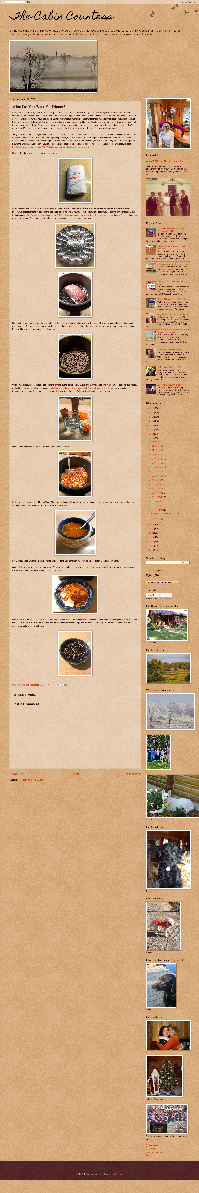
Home (76, 773)
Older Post (134, 773)
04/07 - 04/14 (158, 459)
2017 (151, 429)
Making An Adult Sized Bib (169, 367)
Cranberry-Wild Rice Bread (169, 350)
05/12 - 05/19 (158, 471)
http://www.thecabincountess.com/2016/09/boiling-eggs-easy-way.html (58, 215)
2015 (151, 421)
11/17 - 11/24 (157, 510)
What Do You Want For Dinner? (165, 513)
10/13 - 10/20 (158, 506)
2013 (151, 412)
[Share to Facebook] (64, 685)
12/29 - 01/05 (158, 519)
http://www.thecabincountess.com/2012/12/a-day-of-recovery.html (80, 388)
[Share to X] (62, 685)
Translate (167, 598)
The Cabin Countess (61, 17)
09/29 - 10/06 (158, 501)
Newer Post (16, 773)
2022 (151, 533)
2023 (151, 537)
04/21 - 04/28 (158, 463)
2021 (151, 529)
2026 (151, 550)
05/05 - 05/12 (158, 467)
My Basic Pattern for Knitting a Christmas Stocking (170, 230)
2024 (151, 541)
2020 (151, 524)
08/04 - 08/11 (158, 493)
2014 (151, 417)
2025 (151, 546)
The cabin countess (153, 1147)
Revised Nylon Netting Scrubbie (171, 299)
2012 (151, 408)
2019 (151, 438)
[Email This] (57, 685)
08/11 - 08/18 (158, 497)
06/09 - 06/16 (158, 480)
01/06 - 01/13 (158, 442)
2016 (151, 425)
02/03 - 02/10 (158, 454)
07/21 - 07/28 (158, 489)
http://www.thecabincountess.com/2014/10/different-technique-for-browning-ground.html (50, 147)
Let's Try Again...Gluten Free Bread (172, 264)
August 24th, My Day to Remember (165, 161)
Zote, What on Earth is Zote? (170, 385)
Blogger (118, 1174)
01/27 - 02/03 (158, 450)
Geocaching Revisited (167, 332)
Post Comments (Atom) (32, 780)
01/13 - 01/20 (158, 446)
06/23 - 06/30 (158, 484)
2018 (151, 434)
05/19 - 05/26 (158, 476)
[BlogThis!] (59, 685)
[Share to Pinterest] (67, 685)
